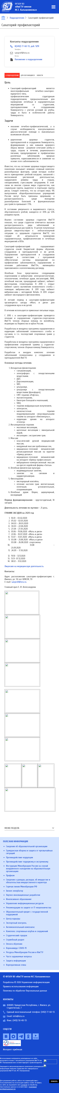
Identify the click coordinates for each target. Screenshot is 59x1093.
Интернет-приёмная (12, 1049)
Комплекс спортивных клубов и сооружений (27, 931)
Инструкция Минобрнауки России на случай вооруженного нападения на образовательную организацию (28, 869)
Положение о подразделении (28, 59)
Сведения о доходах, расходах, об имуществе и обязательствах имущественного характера (28, 881)
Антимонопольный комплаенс (20, 927)
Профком (10, 875)
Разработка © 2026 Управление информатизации (26, 982)
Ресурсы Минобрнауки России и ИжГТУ (24, 952)
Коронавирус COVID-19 (16, 948)
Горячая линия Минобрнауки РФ (21, 886)
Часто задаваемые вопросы (19, 956)
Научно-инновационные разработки (23, 895)
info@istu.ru (19, 1016)
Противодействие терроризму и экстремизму (27, 861)
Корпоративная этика (16, 965)
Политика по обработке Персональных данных (25, 990)
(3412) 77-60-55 (48, 1012)
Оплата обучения (14, 944)
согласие (24, 1085)
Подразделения (17, 18)
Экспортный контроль (16, 923)
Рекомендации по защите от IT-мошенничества (28, 907)
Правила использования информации (21, 986)
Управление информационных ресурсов (25, 903)
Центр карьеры (13, 918)
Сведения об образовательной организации (26, 846)
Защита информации (16, 960)
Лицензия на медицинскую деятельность (24, 566)
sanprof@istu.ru (18, 582)
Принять (54, 1081)
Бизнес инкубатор (14, 890)
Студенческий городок (16, 935)
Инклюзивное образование (18, 899)
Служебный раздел (15, 939)
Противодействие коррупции (19, 857)
